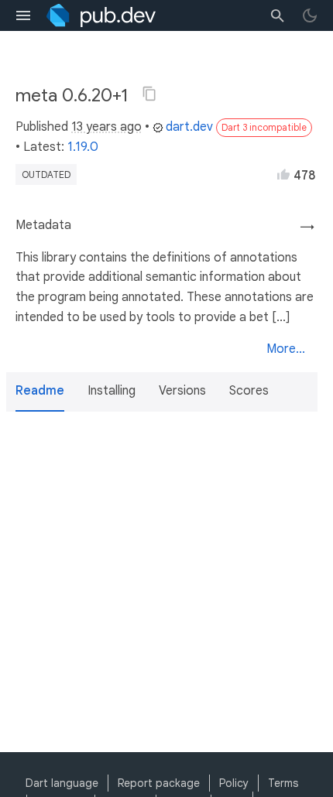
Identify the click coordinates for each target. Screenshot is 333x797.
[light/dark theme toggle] (309, 15)
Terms (283, 783)
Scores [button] (249, 390)
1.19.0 (82, 147)
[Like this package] (283, 174)
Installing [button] (112, 390)
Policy (234, 783)
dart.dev (189, 127)
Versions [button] (182, 390)
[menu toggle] (23, 15)
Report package (159, 783)
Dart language (62, 783)
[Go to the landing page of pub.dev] (101, 15)
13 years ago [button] (106, 127)
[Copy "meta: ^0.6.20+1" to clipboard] (149, 93)
